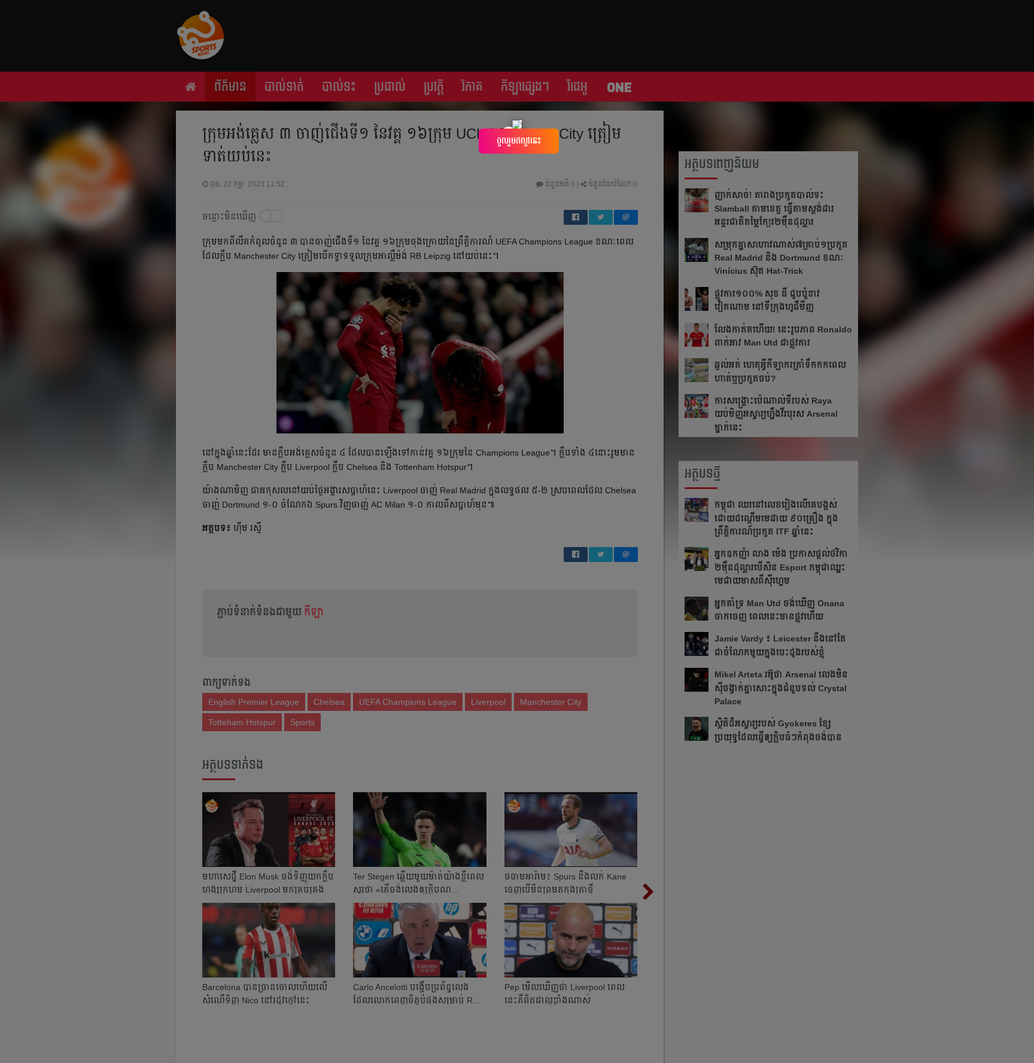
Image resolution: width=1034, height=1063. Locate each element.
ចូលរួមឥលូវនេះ (519, 140)
